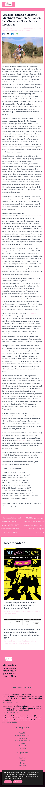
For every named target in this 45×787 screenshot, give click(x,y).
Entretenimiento (8, 30)
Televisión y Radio (10, 613)
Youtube (22, 760)
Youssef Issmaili (35, 216)
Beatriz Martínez (33, 313)
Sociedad (22, 746)
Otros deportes (19, 30)
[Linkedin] (12, 34)
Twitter (22, 763)
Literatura (25, 611)
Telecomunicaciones (24, 643)
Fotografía (7, 643)
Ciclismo (38, 28)
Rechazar (17, 782)
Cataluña (7, 611)
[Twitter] (8, 34)
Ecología (22, 748)
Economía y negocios (22, 735)
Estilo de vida (22, 738)
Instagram (22, 765)
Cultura (22, 743)
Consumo (7, 641)
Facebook (22, 758)
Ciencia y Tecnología (22, 741)
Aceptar (8, 782)
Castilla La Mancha (28, 28)
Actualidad (22, 733)
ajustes (19, 778)
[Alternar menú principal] (41, 4)
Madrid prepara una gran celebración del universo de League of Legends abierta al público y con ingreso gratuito (34, 518)
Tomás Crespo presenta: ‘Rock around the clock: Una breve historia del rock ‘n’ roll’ (20, 605)
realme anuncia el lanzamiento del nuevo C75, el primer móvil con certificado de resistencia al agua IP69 (22, 633)
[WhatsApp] (17, 34)
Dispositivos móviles (17, 641)
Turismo (29, 30)
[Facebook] (3, 34)
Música (31, 611)
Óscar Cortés (22, 440)
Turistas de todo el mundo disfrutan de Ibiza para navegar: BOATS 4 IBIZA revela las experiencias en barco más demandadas (11, 518)
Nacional (37, 611)
